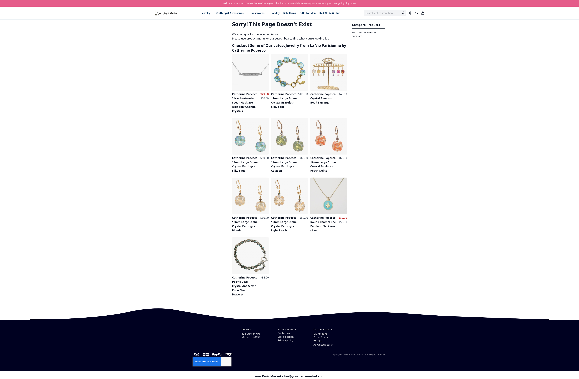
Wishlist (317, 341)
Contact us (284, 333)
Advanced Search (323, 344)
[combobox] (385, 13)
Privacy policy (285, 340)
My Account (320, 333)
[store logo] (166, 12)
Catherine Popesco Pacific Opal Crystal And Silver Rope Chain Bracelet (244, 286)
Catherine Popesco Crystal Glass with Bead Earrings (323, 98)
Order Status (320, 337)
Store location (286, 336)
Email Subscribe (287, 329)
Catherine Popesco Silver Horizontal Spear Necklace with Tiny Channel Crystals (244, 102)
